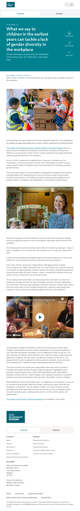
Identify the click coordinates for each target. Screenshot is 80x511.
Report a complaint (12, 454)
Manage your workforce (41, 440)
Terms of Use (19, 493)
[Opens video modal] (40, 317)
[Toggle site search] (67, 5)
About (8, 440)
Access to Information (35, 493)
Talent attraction (38, 444)
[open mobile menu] (71, 5)
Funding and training (40, 447)
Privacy (8, 493)
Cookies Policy (46, 497)
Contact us (10, 450)
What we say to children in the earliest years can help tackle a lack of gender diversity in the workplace (39, 79)
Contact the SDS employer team (44, 450)
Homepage (10, 75)
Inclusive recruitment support (43, 454)
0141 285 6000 (17, 480)
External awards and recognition (17, 457)
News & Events (23, 75)
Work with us (10, 447)
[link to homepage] (10, 4)
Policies (9, 444)
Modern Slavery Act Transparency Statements (21, 497)
